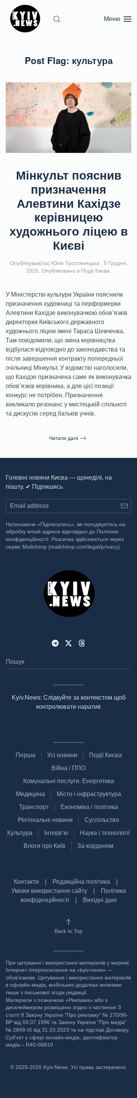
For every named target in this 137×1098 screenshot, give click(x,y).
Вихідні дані (100, 900)
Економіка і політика (89, 807)
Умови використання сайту (49, 891)
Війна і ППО (68, 768)
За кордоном (95, 846)
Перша (25, 755)
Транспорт (34, 807)
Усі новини (62, 755)
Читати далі (63, 438)
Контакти (26, 881)
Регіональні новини (45, 820)
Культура (19, 833)
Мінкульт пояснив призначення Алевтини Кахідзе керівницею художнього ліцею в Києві (69, 210)
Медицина (30, 794)
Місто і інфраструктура (89, 794)
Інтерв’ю (56, 833)
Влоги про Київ (44, 846)
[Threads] (82, 642)
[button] (57, 19)
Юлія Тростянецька (75, 263)
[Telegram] (55, 642)
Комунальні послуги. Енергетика (68, 781)
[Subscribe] (124, 506)
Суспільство (101, 820)
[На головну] (26, 19)
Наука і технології (105, 833)
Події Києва (95, 271)
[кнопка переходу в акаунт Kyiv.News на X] (68, 642)
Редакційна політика (81, 881)
